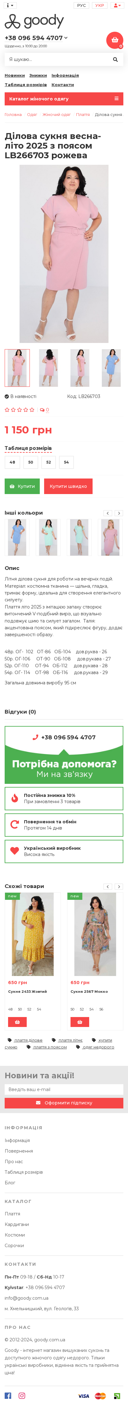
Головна (13, 114)
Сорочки (14, 1245)
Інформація (65, 75)
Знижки (38, 75)
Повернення (19, 1151)
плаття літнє (70, 1040)
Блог (10, 1183)
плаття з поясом (50, 1047)
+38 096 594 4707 (68, 737)
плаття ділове (28, 1040)
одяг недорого (98, 1047)
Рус (81, 5)
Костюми (15, 1235)
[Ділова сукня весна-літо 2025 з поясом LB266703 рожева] (64, 254)
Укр (99, 5)
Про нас (14, 1161)
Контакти (63, 84)
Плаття (12, 1214)
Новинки (15, 75)
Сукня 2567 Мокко (89, 991)
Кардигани (17, 1224)
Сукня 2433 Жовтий (27, 991)
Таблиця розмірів (26, 84)
